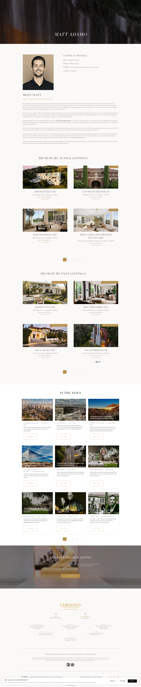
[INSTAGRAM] (114, 677)
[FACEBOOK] (110, 677)
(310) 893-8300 (37, 628)
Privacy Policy (97, 677)
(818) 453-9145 (103, 628)
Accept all (132, 680)
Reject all (112, 680)
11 (76, 372)
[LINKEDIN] (118, 677)
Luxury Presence (56, 677)
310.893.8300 (85, 618)
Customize (122, 680)
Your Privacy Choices (70, 685)
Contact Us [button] (70, 576)
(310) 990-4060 (73, 63)
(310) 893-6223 (70, 628)
